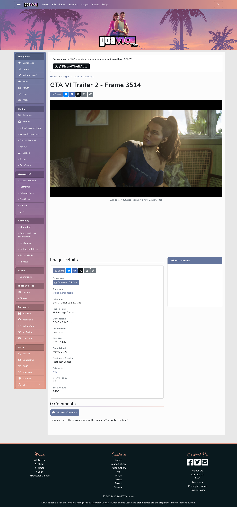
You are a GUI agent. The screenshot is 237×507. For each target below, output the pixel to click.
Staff (25, 366)
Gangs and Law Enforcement (27, 234)
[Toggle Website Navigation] (18, 4)
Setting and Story (29, 249)
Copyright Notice (197, 486)
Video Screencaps (29, 134)
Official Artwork (28, 140)
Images (84, 4)
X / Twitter (28, 332)
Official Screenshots (30, 128)
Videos (95, 4)
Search (26, 353)
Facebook (28, 319)
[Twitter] (78, 94)
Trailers (23, 159)
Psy (55, 371)
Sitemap (27, 378)
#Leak (39, 472)
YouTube (27, 338)
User (25, 384)
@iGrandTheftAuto (73, 66)
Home (26, 69)
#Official (39, 464)
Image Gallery (118, 464)
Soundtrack (26, 276)
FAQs (105, 4)
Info (54, 4)
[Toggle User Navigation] (218, 4)
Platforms (25, 186)
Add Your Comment (66, 412)
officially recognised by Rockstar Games (88, 502)
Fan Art (23, 146)
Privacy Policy (197, 490)
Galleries (73, 4)
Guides (26, 292)
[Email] (84, 94)
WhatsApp (28, 326)
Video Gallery (118, 468)
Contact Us (28, 359)
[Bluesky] (66, 94)
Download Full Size (67, 282)
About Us (197, 470)
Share (57, 94)
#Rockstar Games (40, 475)
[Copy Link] (91, 94)
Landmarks (25, 243)
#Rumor (39, 468)
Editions (24, 205)
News (45, 4)
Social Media (26, 255)
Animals (24, 261)
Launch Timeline (28, 180)
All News (39, 460)
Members (27, 372)
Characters (25, 227)
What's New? (30, 75)
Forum (61, 4)
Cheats (23, 298)
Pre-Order (25, 199)
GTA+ (23, 211)
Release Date (27, 193)
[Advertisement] (136, 232)
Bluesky (27, 313)
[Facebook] (72, 94)
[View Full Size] (136, 148)
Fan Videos (25, 165)
